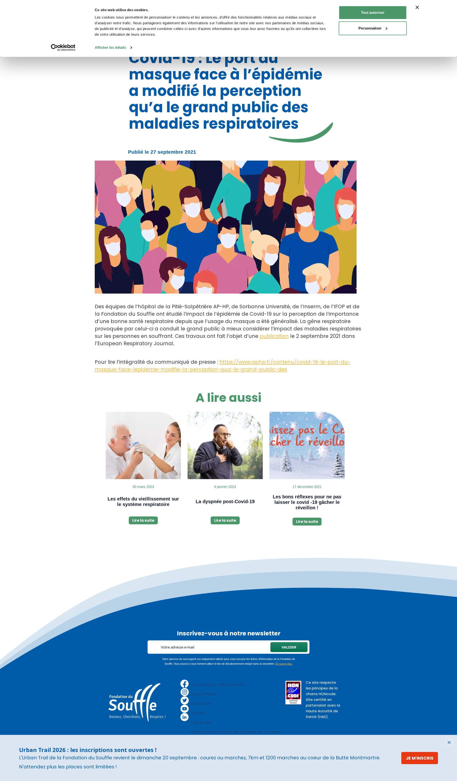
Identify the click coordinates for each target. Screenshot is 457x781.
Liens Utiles (201, 703)
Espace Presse (204, 694)
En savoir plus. (284, 663)
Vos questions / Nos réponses (218, 684)
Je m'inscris (419, 758)
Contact (198, 713)
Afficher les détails (110, 47)
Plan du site (201, 722)
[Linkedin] (184, 716)
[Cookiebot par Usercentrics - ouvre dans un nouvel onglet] (63, 47)
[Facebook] (184, 683)
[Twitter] (184, 699)
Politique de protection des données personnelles (236, 732)
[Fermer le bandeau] (417, 7)
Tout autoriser (372, 12)
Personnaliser (370, 28)
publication (274, 336)
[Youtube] (184, 708)
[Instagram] (184, 691)
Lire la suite (143, 520)
